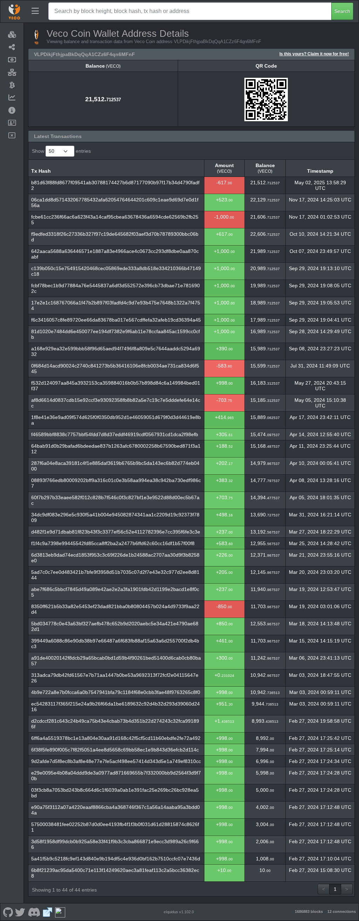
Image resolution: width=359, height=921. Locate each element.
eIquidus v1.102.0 (179, 912)
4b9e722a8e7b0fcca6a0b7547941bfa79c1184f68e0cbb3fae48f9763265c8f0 (115, 692)
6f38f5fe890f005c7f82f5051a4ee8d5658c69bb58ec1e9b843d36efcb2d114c (115, 749)
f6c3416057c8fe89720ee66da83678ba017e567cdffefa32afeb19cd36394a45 (116, 320)
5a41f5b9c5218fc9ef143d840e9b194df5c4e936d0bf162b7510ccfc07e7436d (115, 858)
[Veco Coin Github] (7, 912)
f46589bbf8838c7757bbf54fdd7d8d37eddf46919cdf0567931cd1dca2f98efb (114, 434)
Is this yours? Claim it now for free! (314, 53)
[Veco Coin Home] (14, 11)
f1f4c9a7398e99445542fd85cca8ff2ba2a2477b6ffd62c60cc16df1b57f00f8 (113, 543)
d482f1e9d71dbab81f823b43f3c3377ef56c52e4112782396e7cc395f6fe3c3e (115, 532)
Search (342, 11)
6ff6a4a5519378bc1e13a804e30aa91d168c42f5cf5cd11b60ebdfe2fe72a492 (116, 738)
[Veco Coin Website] (47, 912)
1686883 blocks (309, 911)
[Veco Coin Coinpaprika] (60, 912)
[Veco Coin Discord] (34, 912)
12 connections (341, 911)
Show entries (61, 151)
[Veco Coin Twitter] (20, 912)
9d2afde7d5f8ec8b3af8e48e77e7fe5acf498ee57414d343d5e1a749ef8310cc (116, 761)
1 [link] (335, 889)
